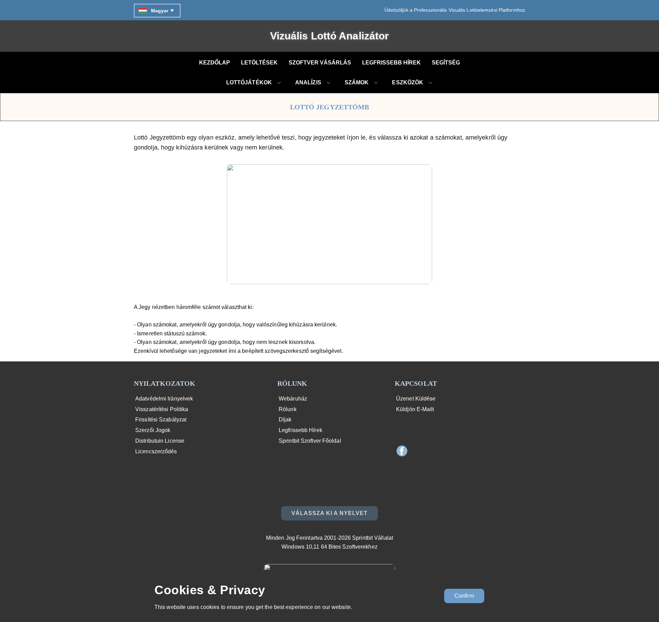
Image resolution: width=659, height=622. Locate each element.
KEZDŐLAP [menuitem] (214, 62)
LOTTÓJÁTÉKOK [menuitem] (249, 82)
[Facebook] (401, 450)
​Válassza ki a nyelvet (329, 513)
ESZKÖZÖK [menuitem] (407, 82)
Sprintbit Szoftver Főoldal (309, 441)
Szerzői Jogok (152, 430)
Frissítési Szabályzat (160, 419)
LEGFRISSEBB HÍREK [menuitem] (391, 62)
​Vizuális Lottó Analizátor (329, 35)
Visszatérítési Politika (161, 409)
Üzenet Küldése (415, 399)
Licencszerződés (155, 451)
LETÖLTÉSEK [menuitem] (259, 62)
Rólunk (287, 409)
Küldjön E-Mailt (414, 409)
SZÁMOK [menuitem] (357, 82)
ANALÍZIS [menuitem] (308, 82)
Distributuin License (159, 441)
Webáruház (292, 399)
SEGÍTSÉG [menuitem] (446, 62)
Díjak (284, 419)
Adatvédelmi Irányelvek (163, 399)
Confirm (464, 596)
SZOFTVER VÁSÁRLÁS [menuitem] (320, 62)
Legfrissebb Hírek (299, 430)
